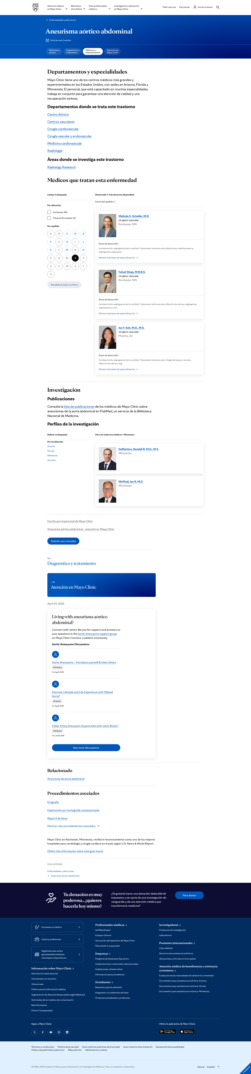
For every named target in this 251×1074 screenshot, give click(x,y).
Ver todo (51, 460)
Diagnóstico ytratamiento (72, 51)
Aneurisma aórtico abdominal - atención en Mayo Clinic (80, 529)
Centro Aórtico (58, 114)
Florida (50, 450)
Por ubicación (54, 205)
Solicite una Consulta (61, 40)
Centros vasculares (61, 121)
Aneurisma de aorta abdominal (65, 778)
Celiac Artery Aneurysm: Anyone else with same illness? (85, 726)
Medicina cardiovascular (64, 143)
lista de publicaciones (79, 406)
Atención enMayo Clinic (112, 51)
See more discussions (86, 747)
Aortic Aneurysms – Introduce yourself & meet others (84, 662)
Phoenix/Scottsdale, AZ (64, 218)
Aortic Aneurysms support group (97, 633)
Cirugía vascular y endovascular (69, 136)
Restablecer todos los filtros (64, 284)
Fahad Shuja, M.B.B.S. (132, 272)
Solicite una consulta (63, 541)
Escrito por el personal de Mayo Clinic (70, 521)
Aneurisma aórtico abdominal (89, 31)
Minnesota (52, 455)
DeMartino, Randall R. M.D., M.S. (139, 449)
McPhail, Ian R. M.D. (131, 481)
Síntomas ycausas (54, 51)
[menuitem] (54, 51)
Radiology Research (61, 167)
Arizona (51, 446)
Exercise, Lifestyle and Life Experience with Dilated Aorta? (82, 694)
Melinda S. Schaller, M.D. (134, 216)
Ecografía (53, 802)
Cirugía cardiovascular (63, 129)
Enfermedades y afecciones (62, 20)
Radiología (54, 150)
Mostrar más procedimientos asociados (71, 826)
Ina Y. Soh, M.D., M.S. (132, 327)
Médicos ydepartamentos (93, 51)
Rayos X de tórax (57, 818)
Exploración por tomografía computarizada (73, 810)
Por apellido (53, 226)
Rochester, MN (60, 212)
